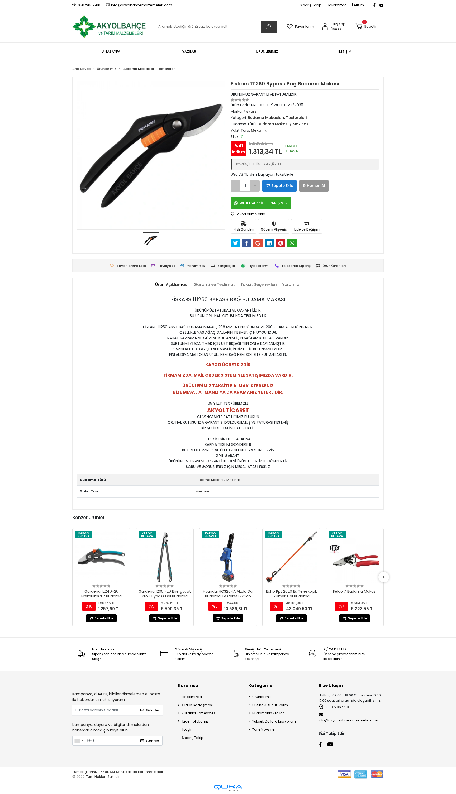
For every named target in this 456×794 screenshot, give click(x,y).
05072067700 (337, 707)
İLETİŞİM (345, 51)
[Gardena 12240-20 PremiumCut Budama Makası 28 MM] (101, 557)
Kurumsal (189, 685)
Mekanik (203, 491)
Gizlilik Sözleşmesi (197, 704)
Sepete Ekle (282, 185)
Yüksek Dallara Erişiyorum (274, 721)
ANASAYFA (111, 51)
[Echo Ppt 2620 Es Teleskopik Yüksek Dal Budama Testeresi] (291, 557)
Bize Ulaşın (331, 685)
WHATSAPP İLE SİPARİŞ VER (263, 202)
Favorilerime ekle (250, 214)
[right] (383, 577)
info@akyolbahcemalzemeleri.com (349, 720)
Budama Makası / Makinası (218, 479)
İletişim (358, 5)
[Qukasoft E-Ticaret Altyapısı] (228, 788)
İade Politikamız (195, 721)
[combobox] (79, 740)
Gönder (152, 710)
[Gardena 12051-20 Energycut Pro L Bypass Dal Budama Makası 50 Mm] (165, 557)
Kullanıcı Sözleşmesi (199, 713)
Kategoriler (261, 685)
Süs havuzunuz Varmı (270, 704)
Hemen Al (316, 185)
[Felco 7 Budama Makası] (355, 557)
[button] (367, 26)
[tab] (171, 284)
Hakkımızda (337, 5)
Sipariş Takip (310, 5)
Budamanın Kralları (268, 713)
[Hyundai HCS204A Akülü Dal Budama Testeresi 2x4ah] (228, 557)
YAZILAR (189, 51)
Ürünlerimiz (262, 696)
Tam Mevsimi (263, 729)
